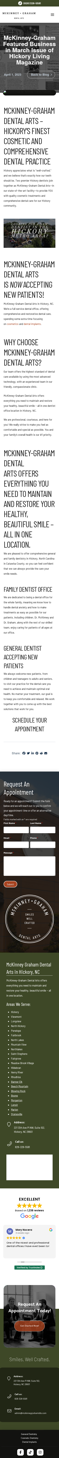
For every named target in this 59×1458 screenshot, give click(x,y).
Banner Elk (16, 1081)
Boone (14, 1095)
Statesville (16, 1114)
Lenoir (14, 1104)
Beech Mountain (19, 1086)
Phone (34, 837)
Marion (14, 1109)
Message (9, 852)
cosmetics (13, 324)
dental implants (32, 324)
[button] (52, 15)
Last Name (36, 823)
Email (7, 837)
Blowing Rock (18, 1091)
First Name (10, 823)
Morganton (16, 1100)
